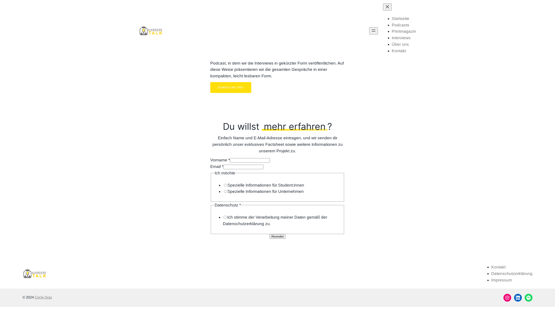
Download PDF (230, 87)
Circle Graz (43, 297)
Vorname (220, 160)
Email (216, 166)
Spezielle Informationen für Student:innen (265, 185)
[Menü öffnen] (373, 30)
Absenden (277, 236)
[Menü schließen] (387, 7)
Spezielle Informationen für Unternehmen (265, 191)
